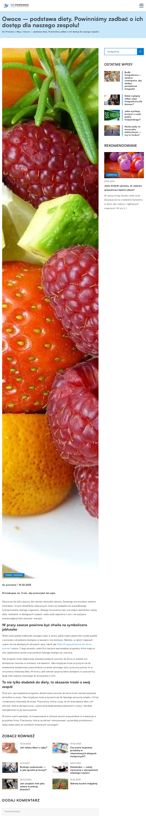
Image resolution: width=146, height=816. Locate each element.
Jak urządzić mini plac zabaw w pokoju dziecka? (32, 786)
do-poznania (9, 585)
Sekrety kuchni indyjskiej (83, 783)
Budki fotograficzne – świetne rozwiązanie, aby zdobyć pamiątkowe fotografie (133, 80)
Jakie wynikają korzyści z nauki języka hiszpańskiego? (133, 115)
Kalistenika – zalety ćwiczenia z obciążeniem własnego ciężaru (84, 770)
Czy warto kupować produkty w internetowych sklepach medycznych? (83, 752)
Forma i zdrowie (14, 575)
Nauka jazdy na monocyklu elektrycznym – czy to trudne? (133, 130)
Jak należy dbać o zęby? (33, 747)
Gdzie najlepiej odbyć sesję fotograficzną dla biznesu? (133, 100)
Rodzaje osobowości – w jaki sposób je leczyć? (33, 768)
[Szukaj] (140, 51)
